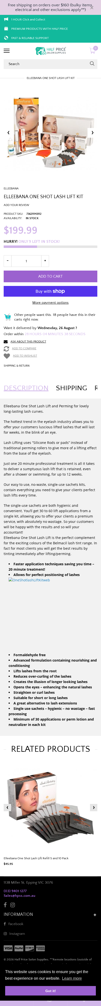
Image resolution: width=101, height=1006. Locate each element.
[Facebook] (5, 906)
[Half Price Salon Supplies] (50, 51)
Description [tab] (26, 388)
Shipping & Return (16, 365)
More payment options (50, 303)
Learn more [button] (72, 978)
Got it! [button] (50, 991)
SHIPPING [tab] (71, 388)
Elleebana (11, 188)
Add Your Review (16, 205)
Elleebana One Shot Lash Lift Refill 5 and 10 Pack (36, 858)
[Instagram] (12, 906)
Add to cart (50, 276)
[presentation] (7, 807)
